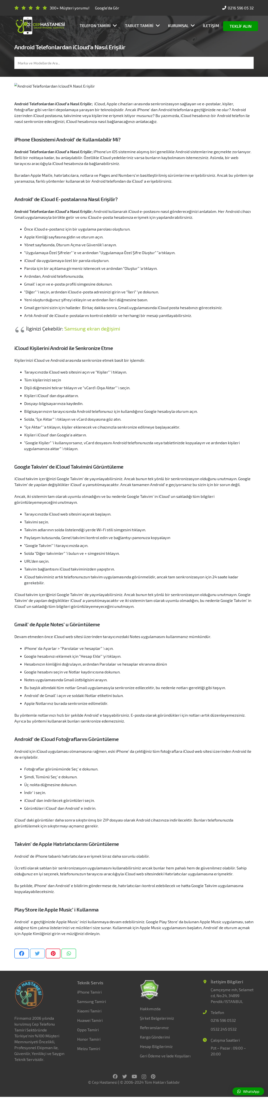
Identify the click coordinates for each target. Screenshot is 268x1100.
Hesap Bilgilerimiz (156, 1046)
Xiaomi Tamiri (89, 1010)
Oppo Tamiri (88, 1029)
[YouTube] (134, 1076)
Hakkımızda (150, 1008)
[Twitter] (124, 1076)
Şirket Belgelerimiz (157, 1018)
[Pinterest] (153, 1076)
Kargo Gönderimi (155, 1037)
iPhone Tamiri (89, 992)
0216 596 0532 (223, 1020)
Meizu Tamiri (88, 1048)
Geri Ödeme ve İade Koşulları (165, 1055)
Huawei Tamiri (90, 1020)
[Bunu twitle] (37, 953)
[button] (248, 1091)
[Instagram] (144, 1076)
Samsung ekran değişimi (92, 328)
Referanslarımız (154, 1027)
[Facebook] (115, 1076)
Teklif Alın (241, 26)
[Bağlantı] (40, 25)
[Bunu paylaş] (21, 953)
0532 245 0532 (224, 1029)
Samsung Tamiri (91, 1001)
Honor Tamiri (88, 1039)
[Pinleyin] (53, 953)
